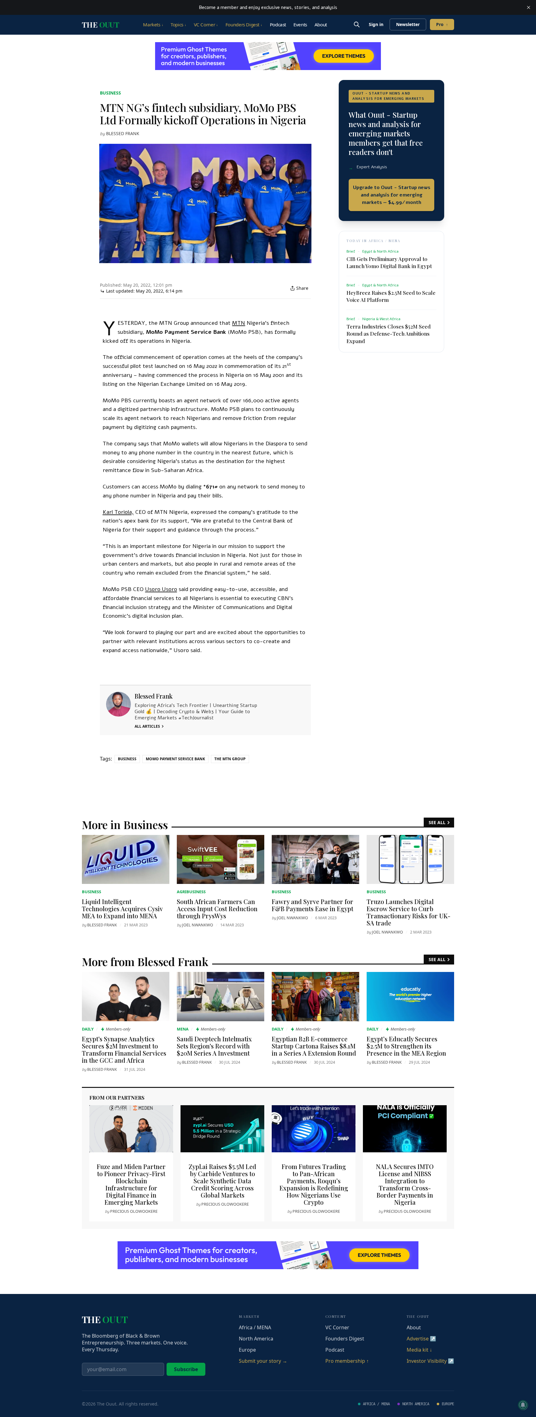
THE (100, 24)
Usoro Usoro (161, 589)
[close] (529, 7)
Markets (153, 24)
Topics (178, 24)
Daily (88, 1029)
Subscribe (186, 1369)
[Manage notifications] (523, 1405)
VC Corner (206, 24)
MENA (183, 1029)
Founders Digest (244, 24)
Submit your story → (263, 1360)
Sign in (376, 24)
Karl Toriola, (118, 512)
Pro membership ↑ (347, 1360)
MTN (238, 323)
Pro (442, 24)
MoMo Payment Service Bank (175, 758)
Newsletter (408, 24)
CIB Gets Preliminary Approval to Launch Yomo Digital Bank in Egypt (389, 262)
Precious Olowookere (134, 1211)
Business (110, 93)
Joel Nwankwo (197, 925)
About (321, 24)
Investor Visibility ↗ (430, 1360)
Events (300, 24)
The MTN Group (230, 758)
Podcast (278, 24)
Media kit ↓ (419, 1349)
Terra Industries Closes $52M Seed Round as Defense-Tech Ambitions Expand (388, 333)
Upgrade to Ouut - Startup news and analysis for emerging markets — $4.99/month (391, 195)
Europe (247, 1349)
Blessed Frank (122, 133)
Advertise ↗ (421, 1338)
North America (256, 1338)
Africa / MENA (255, 1327)
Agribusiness (191, 891)
